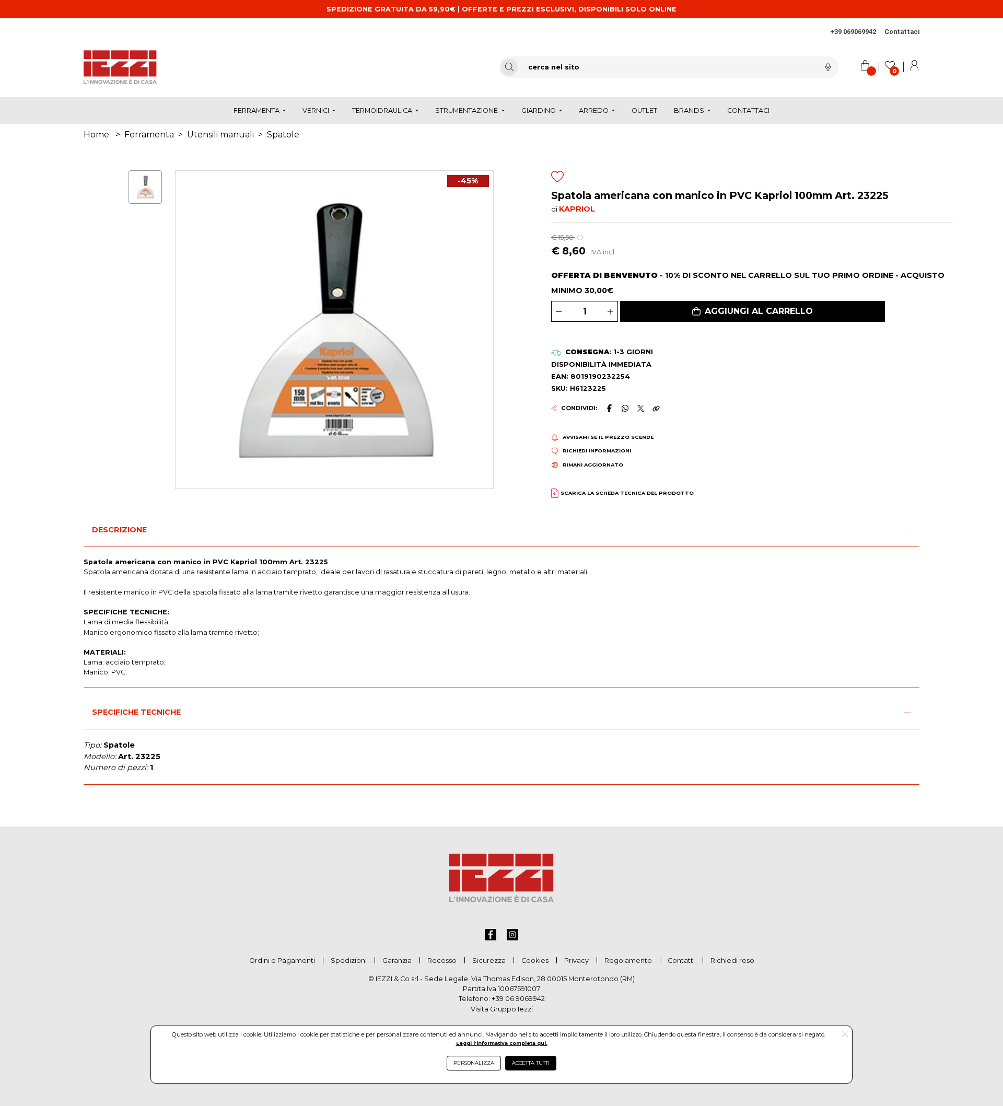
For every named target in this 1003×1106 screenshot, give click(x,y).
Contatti (681, 960)
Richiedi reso (732, 960)
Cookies (535, 960)
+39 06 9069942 (518, 999)
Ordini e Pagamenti (282, 960)
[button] (752, 311)
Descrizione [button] (119, 529)
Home (96, 134)
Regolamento (628, 960)
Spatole (283, 134)
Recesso (442, 960)
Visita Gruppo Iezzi (502, 1009)
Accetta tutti (531, 1063)
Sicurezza (489, 960)
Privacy (576, 960)
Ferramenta (149, 134)
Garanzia (397, 960)
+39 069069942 (853, 32)
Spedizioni (349, 960)
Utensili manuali (220, 134)
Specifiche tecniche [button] (136, 712)
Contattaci (901, 32)
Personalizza (473, 1063)
